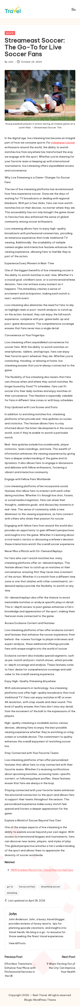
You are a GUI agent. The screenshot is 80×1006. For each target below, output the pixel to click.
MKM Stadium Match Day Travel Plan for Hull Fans (42, 870)
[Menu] (73, 9)
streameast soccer (50, 886)
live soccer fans (27, 886)
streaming (12, 893)
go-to (10, 886)
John (13, 913)
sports (10, 33)
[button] (17, 943)
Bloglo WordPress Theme (40, 1000)
